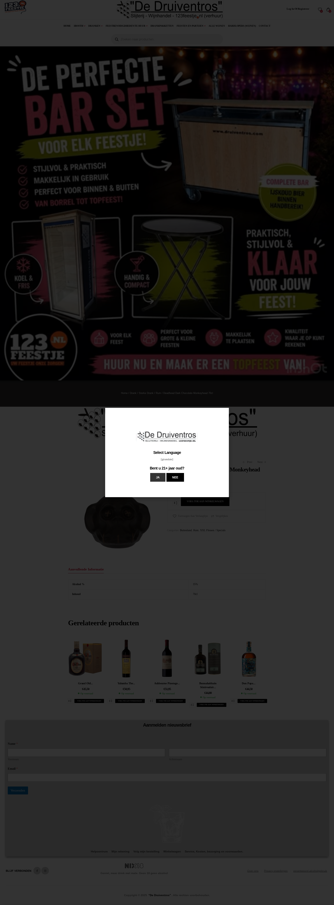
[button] (157, 477)
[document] (167, 452)
